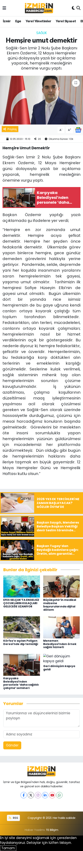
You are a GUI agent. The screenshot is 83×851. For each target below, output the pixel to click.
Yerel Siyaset (66, 21)
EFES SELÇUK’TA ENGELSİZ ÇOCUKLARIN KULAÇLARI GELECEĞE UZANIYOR (21, 603)
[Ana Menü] (4, 8)
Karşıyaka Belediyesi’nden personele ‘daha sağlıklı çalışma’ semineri (21, 683)
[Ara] (78, 8)
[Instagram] (38, 795)
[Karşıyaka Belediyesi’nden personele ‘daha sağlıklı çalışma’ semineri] (21, 664)
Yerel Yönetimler (38, 21)
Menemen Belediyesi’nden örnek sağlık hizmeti (59, 644)
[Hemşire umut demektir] (41, 100)
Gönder (12, 745)
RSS (15, 818)
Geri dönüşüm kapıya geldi (59, 667)
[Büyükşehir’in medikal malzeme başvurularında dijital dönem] (61, 586)
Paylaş (12, 129)
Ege (18, 21)
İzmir (7, 21)
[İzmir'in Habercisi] (39, 8)
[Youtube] (52, 795)
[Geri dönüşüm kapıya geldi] (61, 658)
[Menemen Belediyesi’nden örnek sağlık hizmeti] (61, 627)
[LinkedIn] (45, 795)
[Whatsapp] (59, 795)
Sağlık (41, 33)
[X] (31, 795)
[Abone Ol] (78, 129)
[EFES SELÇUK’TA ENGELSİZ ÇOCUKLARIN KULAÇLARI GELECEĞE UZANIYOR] (21, 586)
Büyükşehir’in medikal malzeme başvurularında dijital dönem (59, 604)
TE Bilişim (52, 830)
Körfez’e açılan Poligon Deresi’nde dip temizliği (20, 642)
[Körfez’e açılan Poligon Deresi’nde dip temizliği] (21, 627)
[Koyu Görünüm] (73, 8)
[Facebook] (23, 795)
